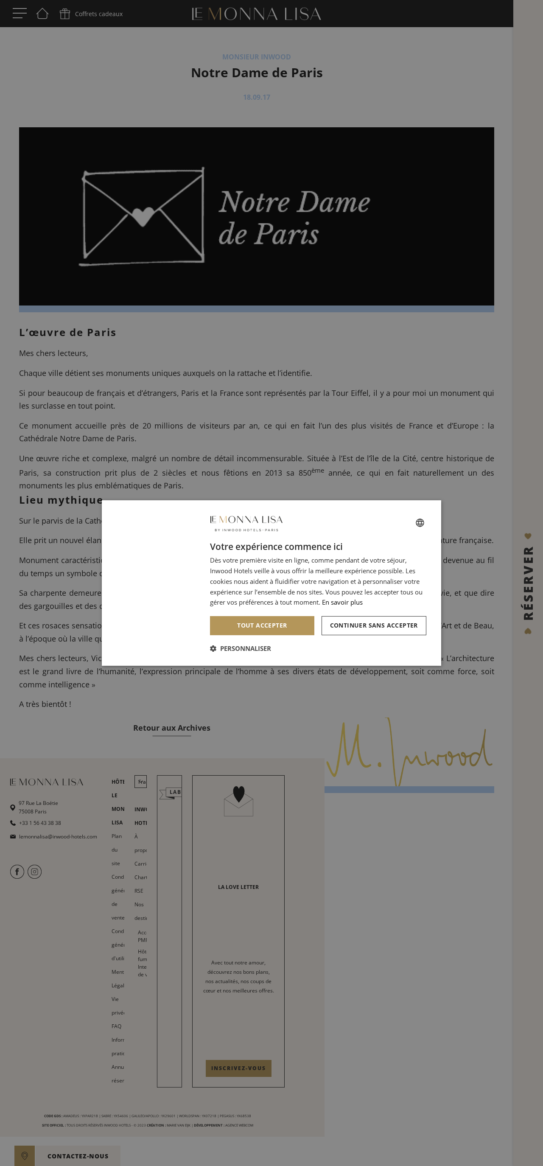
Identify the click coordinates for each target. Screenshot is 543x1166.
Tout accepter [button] (262, 625)
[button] (240, 648)
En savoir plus (342, 602)
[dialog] (271, 583)
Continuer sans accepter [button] (374, 625)
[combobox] (420, 523)
